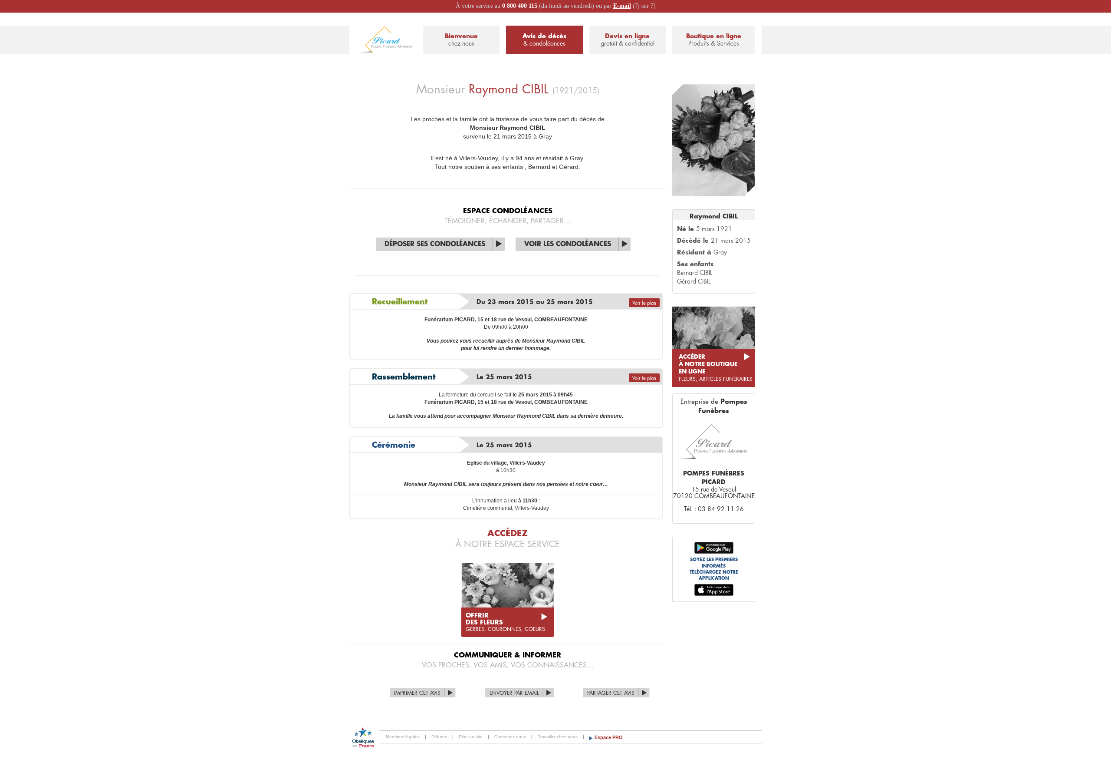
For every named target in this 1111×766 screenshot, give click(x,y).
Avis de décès (544, 39)
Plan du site (471, 736)
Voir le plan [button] (644, 303)
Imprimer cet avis (417, 693)
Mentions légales (403, 736)
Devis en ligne (627, 39)
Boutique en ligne (713, 39)
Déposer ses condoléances (435, 244)
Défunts (439, 736)
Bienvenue (461, 39)
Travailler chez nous (558, 736)
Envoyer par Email (514, 693)
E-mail (622, 6)
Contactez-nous (510, 736)
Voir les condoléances (567, 244)
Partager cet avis (610, 693)
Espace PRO (609, 737)
